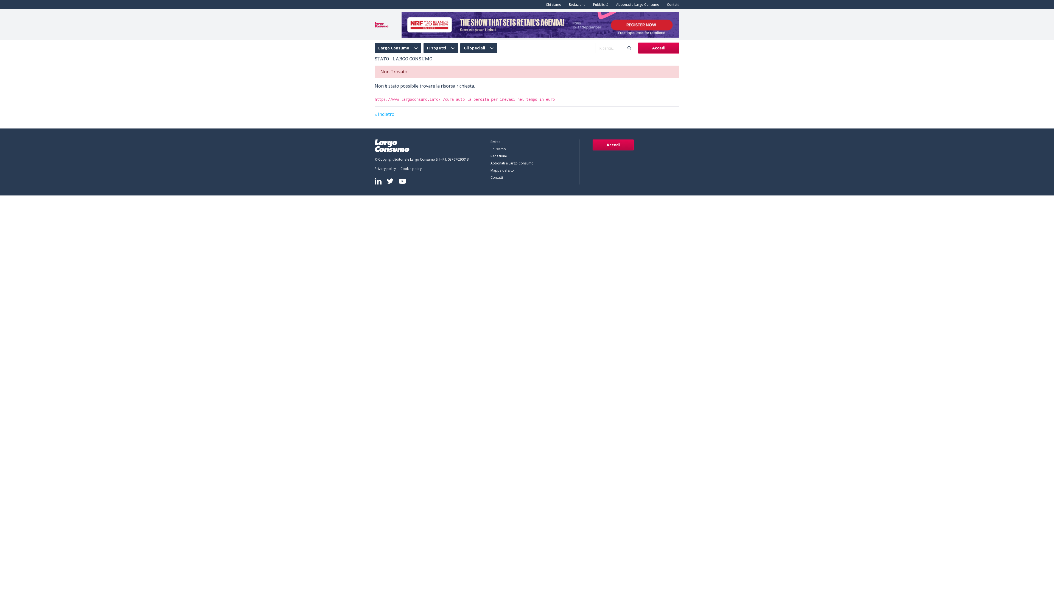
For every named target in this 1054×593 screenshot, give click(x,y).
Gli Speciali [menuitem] (474, 48)
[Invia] (629, 48)
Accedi (658, 48)
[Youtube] (402, 181)
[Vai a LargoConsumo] (381, 24)
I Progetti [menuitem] (436, 48)
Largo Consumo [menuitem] (393, 48)
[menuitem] (552, 4)
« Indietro (384, 114)
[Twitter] (390, 181)
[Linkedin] (378, 181)
